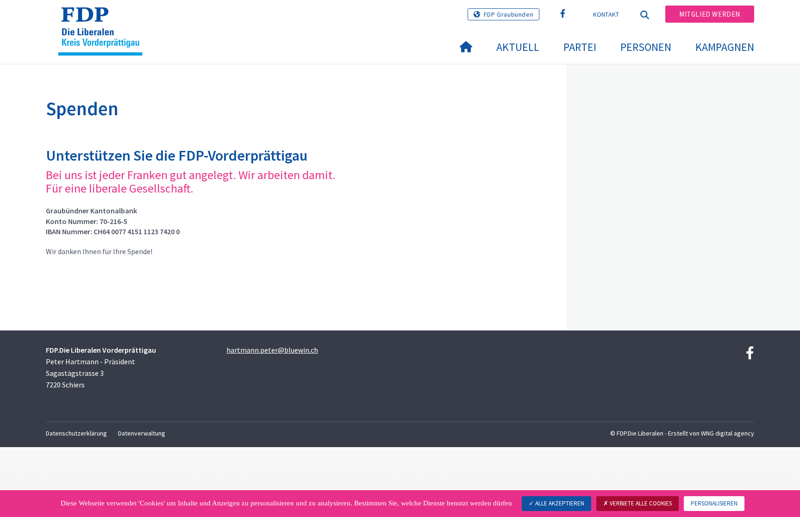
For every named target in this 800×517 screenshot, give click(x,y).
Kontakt (606, 14)
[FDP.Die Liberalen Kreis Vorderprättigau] (104, 19)
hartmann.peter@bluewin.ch (272, 350)
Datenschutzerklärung (76, 433)
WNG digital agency (727, 433)
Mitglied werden (709, 14)
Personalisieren (714, 503)
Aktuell (517, 47)
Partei (579, 47)
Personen (645, 47)
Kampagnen (724, 47)
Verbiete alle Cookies (640, 503)
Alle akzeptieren (559, 503)
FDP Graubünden (508, 14)
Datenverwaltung (141, 433)
